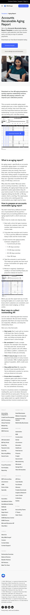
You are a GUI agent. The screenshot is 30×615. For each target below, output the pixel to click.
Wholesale (18, 464)
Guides (17, 501)
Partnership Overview (7, 554)
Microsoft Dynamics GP (7, 523)
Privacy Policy (4, 610)
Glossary (18, 487)
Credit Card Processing (7, 417)
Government (19, 459)
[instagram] (6, 607)
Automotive (19, 432)
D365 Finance (5, 520)
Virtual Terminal (5, 423)
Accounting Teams (21, 509)
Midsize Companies (21, 416)
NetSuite (3, 507)
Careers (3, 540)
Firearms (18, 453)
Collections (19, 498)
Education (18, 445)
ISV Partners (4, 562)
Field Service (19, 451)
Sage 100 (3, 509)
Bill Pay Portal (5, 442)
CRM (2, 484)
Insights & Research (21, 493)
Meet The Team (5, 565)
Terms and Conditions (14, 610)
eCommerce (4, 428)
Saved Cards (4, 456)
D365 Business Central (7, 518)
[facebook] (2, 607)
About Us (4, 535)
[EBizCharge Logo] (8, 6)
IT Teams (18, 512)
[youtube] (9, 607)
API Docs (18, 479)
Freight (17, 456)
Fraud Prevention (6, 465)
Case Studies (19, 482)
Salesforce (4, 515)
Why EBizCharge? (6, 537)
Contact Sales (5, 543)
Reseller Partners (6, 560)
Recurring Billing (5, 453)
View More (4, 526)
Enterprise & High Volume (20, 419)
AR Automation (5, 440)
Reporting (4, 470)
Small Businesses (20, 413)
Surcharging (4, 467)
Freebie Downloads (21, 490)
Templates (4, 13)
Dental (17, 440)
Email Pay (4, 445)
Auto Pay (3, 451)
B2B (17, 434)
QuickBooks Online (6, 501)
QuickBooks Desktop (7, 504)
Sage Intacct (4, 512)
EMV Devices (5, 431)
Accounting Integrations (4, 414)
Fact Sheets (19, 484)
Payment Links (5, 448)
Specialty (3, 490)
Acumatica (4, 499)
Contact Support (5, 545)
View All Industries (21, 470)
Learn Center (19, 495)
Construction (19, 437)
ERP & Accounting (6, 479)
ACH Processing (5, 420)
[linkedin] (12, 607)
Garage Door (19, 467)
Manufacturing (20, 461)
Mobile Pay (4, 425)
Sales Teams (19, 515)
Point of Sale (4, 487)
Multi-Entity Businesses (22, 423)
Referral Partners (6, 557)
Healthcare (18, 448)
